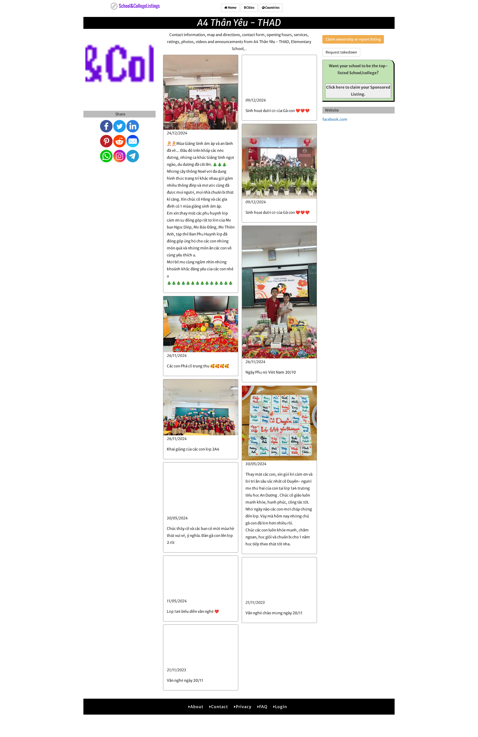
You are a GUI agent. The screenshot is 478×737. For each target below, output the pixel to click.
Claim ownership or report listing (353, 39)
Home (232, 7)
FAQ (263, 706)
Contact (219, 706)
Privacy (243, 706)
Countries (272, 7)
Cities (250, 7)
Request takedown (341, 52)
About (196, 706)
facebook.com (334, 119)
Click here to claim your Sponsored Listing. (358, 91)
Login (281, 706)
